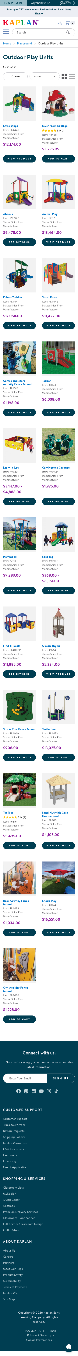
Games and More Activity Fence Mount (17, 382)
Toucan (46, 381)
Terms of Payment (15, 1287)
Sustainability (12, 1281)
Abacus (8, 214)
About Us (9, 1250)
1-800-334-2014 (33, 1331)
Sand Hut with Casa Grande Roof (55, 814)
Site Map (9, 1299)
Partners (8, 1262)
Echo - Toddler (12, 297)
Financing (9, 1161)
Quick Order (11, 1199)
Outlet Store (11, 1230)
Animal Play (50, 214)
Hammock (9, 556)
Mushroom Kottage (55, 126)
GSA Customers (13, 1149)
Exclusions (10, 1155)
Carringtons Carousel (56, 467)
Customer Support (15, 1119)
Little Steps (10, 126)
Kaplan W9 (10, 1293)
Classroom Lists (13, 1187)
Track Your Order (14, 1125)
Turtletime (48, 729)
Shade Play (49, 901)
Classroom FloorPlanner (19, 1218)
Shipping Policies (14, 1137)
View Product (21, 158)
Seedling (47, 556)
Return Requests (14, 1131)
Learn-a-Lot (11, 467)
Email (52, 1331)
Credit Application (15, 1167)
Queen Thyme (51, 646)
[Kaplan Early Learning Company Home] (21, 22)
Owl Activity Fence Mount (15, 989)
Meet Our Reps (13, 1269)
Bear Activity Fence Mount (16, 902)
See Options (22, 242)
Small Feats (49, 297)
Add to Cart (61, 158)
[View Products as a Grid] (64, 76)
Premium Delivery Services (20, 1212)
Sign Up (61, 1078)
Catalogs (9, 1206)
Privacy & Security (39, 1335)
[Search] (68, 32)
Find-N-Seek (11, 646)
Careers (8, 1256)
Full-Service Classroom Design (23, 1224)
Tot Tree (8, 812)
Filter (17, 76)
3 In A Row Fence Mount (19, 729)
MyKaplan (9, 1193)
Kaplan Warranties (15, 1143)
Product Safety (13, 1275)
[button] (73, 3)
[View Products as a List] (72, 76)
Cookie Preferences (39, 1340)
